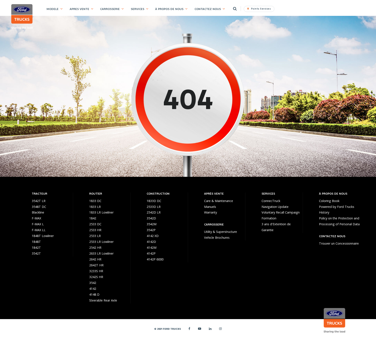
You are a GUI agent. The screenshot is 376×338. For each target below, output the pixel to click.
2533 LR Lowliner (101, 242)
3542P (151, 230)
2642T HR (96, 265)
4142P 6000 (155, 259)
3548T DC (39, 207)
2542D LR (154, 212)
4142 (92, 289)
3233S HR (96, 271)
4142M (151, 247)
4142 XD (153, 236)
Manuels (210, 207)
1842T (36, 247)
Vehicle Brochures (217, 237)
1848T (36, 242)
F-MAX (36, 218)
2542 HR (95, 247)
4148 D (94, 294)
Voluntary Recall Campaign (281, 212)
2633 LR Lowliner (101, 253)
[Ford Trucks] (22, 17)
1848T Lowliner (43, 236)
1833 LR (95, 207)
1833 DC (95, 201)
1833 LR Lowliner (101, 212)
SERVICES (137, 9)
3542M (151, 224)
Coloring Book (329, 201)
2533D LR (154, 207)
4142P (151, 253)
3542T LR (38, 201)
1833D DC (154, 201)
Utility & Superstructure (220, 232)
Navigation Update (275, 207)
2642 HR (95, 259)
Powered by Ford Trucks (336, 207)
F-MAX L (38, 224)
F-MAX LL (38, 230)
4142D (151, 242)
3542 (92, 283)
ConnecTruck (271, 201)
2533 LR (95, 236)
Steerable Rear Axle (103, 300)
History (324, 212)
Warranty (210, 212)
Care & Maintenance (218, 201)
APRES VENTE (79, 9)
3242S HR (96, 277)
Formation (269, 218)
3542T (36, 253)
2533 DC (95, 224)
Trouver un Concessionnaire (339, 243)
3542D (151, 218)
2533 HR (95, 230)
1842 (92, 218)
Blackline (38, 212)
